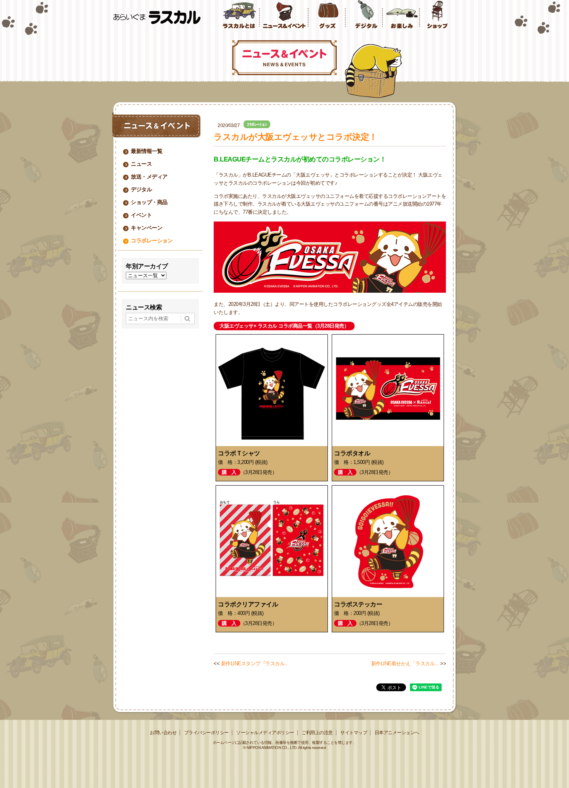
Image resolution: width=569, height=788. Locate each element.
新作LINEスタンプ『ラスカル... (255, 663)
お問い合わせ (163, 732)
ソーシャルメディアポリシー (265, 732)
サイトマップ (353, 732)
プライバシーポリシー (206, 732)
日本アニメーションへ (397, 732)
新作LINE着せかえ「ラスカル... (405, 663)
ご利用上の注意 (317, 732)
